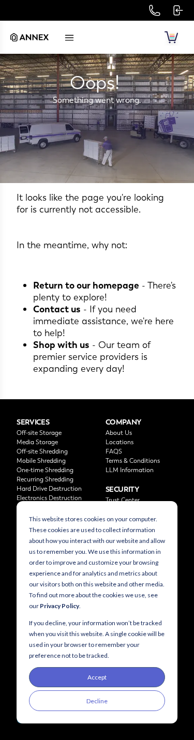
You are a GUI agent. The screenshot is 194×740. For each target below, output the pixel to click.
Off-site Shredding (42, 451)
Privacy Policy (59, 606)
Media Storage (37, 442)
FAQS (114, 451)
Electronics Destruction (49, 498)
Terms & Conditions (133, 461)
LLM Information (130, 470)
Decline (97, 701)
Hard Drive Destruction (49, 489)
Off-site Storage (39, 433)
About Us (119, 433)
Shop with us (61, 345)
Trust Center (123, 500)
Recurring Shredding (45, 479)
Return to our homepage (86, 285)
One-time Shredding (45, 470)
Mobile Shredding (41, 461)
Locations (119, 442)
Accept (97, 677)
